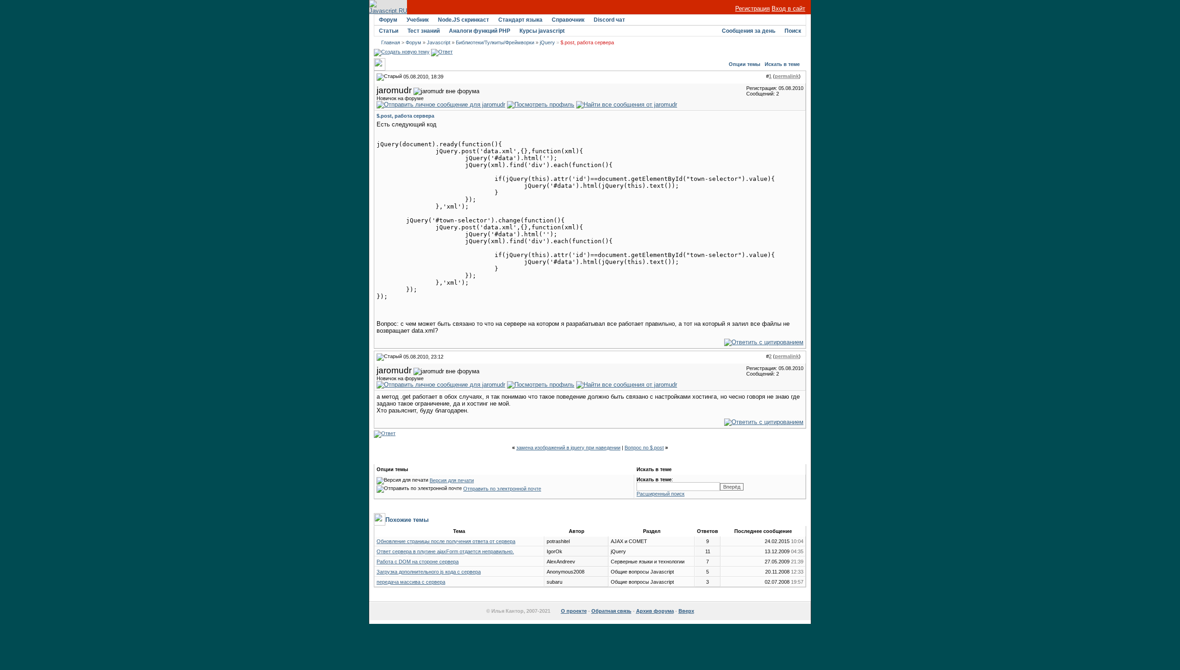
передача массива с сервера (411, 582)
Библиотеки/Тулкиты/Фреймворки (495, 42)
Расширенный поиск (660, 494)
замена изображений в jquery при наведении (568, 447)
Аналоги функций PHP (479, 31)
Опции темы (744, 64)
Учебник (418, 20)
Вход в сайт (788, 8)
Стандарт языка (520, 20)
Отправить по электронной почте (502, 488)
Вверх (686, 611)
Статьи (388, 31)
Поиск (793, 31)
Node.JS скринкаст (463, 20)
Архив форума (655, 611)
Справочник (568, 20)
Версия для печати (452, 480)
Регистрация (752, 8)
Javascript (438, 42)
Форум (388, 20)
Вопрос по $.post (644, 447)
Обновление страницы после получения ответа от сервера (446, 541)
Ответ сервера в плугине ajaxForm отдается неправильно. (445, 551)
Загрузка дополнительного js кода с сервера (429, 571)
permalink (787, 76)
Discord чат (609, 20)
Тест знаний (423, 31)
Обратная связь (611, 611)
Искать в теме (782, 64)
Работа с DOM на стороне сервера (418, 561)
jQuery (547, 42)
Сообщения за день (748, 31)
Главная (390, 42)
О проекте (574, 611)
